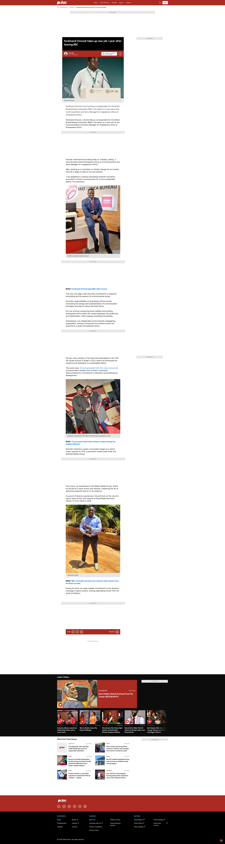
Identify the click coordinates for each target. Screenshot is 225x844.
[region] (112, 722)
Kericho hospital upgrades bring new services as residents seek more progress (117, 761)
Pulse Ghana (138, 823)
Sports (121, 2)
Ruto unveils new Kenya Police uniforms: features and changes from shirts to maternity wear (117, 749)
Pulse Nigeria (138, 820)
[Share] (120, 54)
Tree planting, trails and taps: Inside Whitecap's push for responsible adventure (78, 749)
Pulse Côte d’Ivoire (157, 824)
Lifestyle (114, 2)
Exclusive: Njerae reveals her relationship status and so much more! (67, 730)
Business (109, 770)
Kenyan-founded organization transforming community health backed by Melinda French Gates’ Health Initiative (79, 762)
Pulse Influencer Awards (115, 824)
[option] (67, 722)
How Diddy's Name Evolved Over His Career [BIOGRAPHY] (116, 695)
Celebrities (71, 7)
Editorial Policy (115, 820)
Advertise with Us (95, 823)
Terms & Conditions (95, 827)
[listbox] (112, 722)
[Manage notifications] (221, 840)
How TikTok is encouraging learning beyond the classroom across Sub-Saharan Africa (117, 775)
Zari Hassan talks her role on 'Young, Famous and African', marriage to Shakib (157, 730)
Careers (128, 2)
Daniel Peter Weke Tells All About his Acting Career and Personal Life (135, 730)
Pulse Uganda (138, 827)
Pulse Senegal (158, 820)
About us (92, 820)
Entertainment (104, 2)
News (96, 2)
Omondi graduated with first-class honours (98, 368)
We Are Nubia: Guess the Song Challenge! (88, 729)
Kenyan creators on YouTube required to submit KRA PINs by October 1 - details (79, 775)
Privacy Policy (94, 830)
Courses (74, 827)
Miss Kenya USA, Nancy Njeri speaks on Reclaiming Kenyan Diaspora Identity (112, 730)
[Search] (160, 3)
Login (165, 2)
